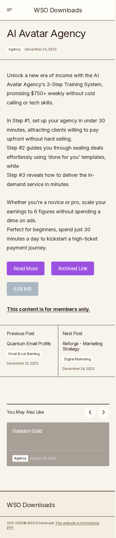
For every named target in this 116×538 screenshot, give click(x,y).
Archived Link (73, 268)
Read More (26, 268)
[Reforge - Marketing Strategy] (83, 350)
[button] (9, 10)
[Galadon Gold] (58, 444)
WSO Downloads (58, 10)
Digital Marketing (77, 359)
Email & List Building (24, 354)
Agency (14, 49)
